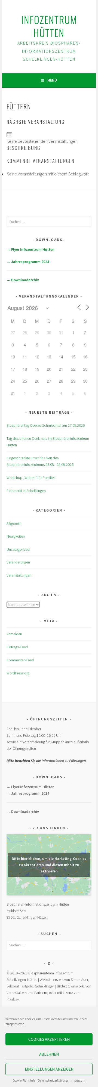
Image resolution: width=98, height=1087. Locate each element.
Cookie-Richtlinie (24, 1080)
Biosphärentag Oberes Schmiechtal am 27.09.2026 (46, 425)
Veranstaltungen (19, 575)
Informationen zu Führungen (64, 760)
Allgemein (14, 523)
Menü (52, 80)
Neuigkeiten (16, 536)
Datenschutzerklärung (53, 1080)
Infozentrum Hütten (49, 26)
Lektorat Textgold (20, 986)
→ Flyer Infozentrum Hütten (30, 249)
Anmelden (14, 633)
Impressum (78, 1080)
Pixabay (13, 999)
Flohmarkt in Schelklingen (26, 490)
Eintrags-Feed (17, 647)
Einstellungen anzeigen (49, 1069)
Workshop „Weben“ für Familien (31, 477)
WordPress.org (18, 673)
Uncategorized (18, 549)
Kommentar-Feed (20, 660)
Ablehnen (49, 1054)
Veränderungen (18, 562)
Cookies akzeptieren (49, 1039)
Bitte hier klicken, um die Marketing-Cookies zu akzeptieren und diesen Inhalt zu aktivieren (49, 865)
